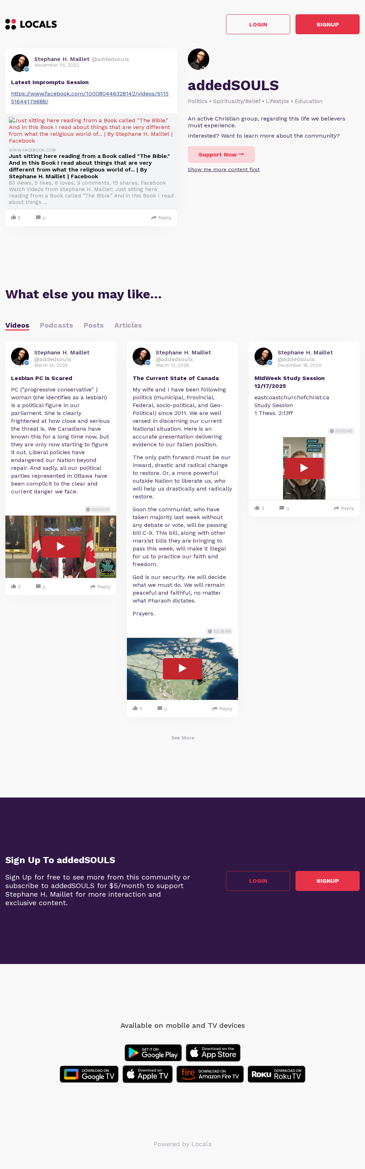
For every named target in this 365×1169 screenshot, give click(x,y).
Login (258, 24)
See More (182, 737)
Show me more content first (224, 169)
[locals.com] (31, 24)
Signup (328, 24)
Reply (164, 217)
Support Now (218, 154)
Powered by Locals (183, 1144)
